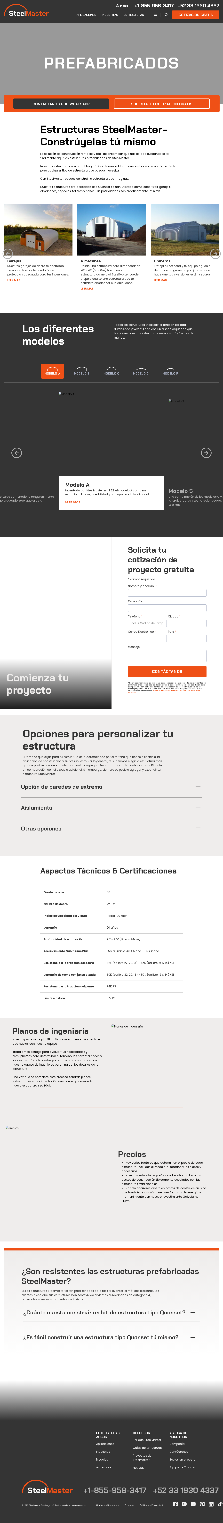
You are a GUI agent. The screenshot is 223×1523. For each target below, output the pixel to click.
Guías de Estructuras (147, 1448)
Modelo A (52, 373)
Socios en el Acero (182, 1460)
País (171, 632)
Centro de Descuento (107, 1505)
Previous (7, 255)
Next (215, 255)
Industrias (110, 15)
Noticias (138, 1468)
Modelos (102, 1460)
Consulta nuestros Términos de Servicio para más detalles (164, 691)
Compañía (135, 601)
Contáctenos (178, 1452)
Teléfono (134, 616)
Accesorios (104, 1467)
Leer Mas (13, 280)
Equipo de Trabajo (182, 1467)
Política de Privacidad (151, 1505)
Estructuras (134, 15)
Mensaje (134, 647)
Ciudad (173, 616)
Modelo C (141, 373)
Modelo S (82, 373)
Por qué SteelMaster (147, 1440)
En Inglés (129, 1505)
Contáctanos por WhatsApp (61, 104)
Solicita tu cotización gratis (161, 104)
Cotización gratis (196, 14)
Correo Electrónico (141, 632)
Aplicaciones (86, 15)
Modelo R (170, 373)
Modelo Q (111, 373)
